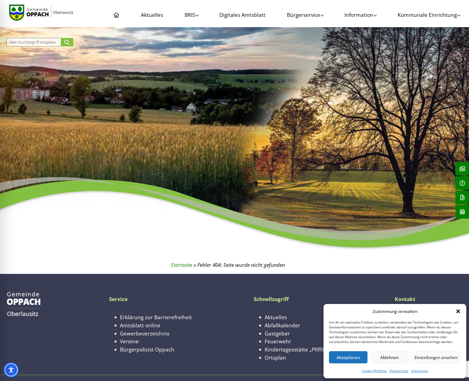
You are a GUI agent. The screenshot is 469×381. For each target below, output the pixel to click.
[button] (458, 311)
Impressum (419, 371)
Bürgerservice (303, 14)
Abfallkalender (282, 325)
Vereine (129, 341)
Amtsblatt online (140, 325)
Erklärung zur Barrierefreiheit (156, 317)
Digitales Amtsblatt (242, 14)
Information (358, 14)
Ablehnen (389, 357)
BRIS (190, 14)
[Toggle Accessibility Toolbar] (11, 370)
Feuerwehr (278, 341)
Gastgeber (277, 333)
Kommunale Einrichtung (427, 14)
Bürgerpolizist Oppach (147, 349)
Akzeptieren (348, 357)
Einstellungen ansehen (436, 357)
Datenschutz (398, 371)
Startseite (181, 264)
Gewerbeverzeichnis (144, 333)
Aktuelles (152, 14)
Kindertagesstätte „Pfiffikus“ (299, 349)
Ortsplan (275, 357)
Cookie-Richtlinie (374, 371)
